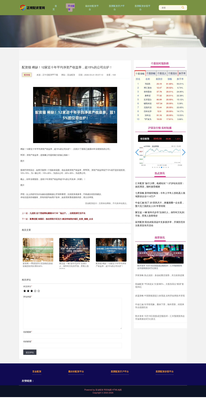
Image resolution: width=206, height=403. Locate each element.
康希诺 (148, 95)
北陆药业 (148, 107)
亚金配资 (71, 7)
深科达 (148, 115)
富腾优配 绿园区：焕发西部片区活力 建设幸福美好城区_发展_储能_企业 (61, 218)
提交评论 (30, 352)
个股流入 (161, 73)
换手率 (182, 73)
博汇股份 (148, 87)
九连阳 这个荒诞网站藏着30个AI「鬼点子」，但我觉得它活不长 (57, 213)
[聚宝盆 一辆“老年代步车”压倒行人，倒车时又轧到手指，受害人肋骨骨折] (74, 250)
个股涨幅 (140, 73)
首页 (55, 7)
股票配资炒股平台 (142, 7)
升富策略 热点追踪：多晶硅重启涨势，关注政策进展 (159, 275)
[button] (137, 152)
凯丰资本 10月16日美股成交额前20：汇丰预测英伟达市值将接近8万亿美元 (159, 266)
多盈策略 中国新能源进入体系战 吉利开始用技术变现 (160, 295)
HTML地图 (117, 389)
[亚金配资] (32, 7)
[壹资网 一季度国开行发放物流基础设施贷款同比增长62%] (38, 250)
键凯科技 (148, 103)
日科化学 (148, 111)
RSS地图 (108, 389)
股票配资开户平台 (117, 7)
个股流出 (172, 73)
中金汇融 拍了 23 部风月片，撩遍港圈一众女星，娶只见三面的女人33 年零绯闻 (159, 204)
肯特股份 (148, 91)
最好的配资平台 (92, 7)
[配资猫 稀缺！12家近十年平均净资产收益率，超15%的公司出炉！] (111, 250)
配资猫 (27, 74)
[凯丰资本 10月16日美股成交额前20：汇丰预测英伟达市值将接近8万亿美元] (160, 253)
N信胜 (147, 83)
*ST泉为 (147, 119)
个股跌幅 (150, 73)
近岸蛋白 (148, 99)
